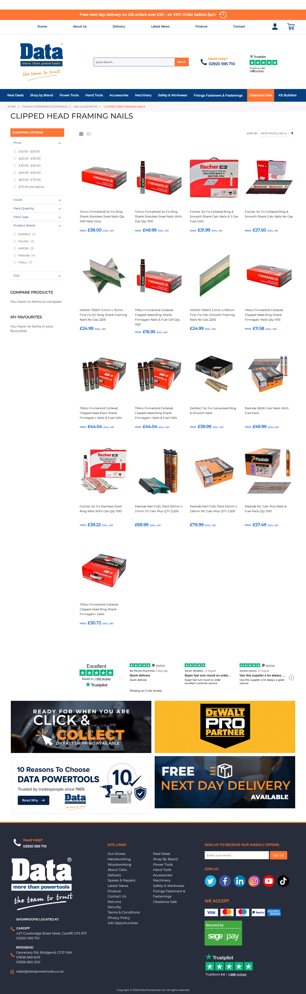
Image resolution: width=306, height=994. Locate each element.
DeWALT (29, 234)
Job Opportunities (123, 923)
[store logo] (42, 61)
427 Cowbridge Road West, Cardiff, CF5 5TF (51, 933)
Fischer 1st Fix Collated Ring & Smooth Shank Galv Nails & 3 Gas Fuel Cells (214, 216)
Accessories (162, 875)
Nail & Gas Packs (85, 106)
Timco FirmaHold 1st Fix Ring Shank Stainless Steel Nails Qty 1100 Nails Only (102, 216)
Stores (42, 26)
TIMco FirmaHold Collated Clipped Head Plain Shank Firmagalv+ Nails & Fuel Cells (101, 413)
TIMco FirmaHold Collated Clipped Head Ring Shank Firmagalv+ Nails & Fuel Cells (156, 413)
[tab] (153, 95)
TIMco (28, 262)
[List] (88, 133)
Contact (239, 26)
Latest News (160, 26)
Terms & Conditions (124, 912)
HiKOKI (29, 248)
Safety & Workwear (168, 886)
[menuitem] (16, 95)
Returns (114, 902)
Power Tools (163, 865)
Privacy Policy (119, 918)
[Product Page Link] (104, 178)
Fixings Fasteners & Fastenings (44, 106)
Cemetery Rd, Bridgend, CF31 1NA (44, 952)
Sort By (252, 133)
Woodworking (119, 865)
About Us (80, 26)
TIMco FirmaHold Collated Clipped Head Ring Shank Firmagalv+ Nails (99, 609)
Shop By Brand (165, 859)
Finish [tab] (18, 200)
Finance (201, 26)
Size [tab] (16, 275)
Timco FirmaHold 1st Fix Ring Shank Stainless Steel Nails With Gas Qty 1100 (158, 216)
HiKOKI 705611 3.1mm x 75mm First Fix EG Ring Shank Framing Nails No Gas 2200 (103, 314)
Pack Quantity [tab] (24, 208)
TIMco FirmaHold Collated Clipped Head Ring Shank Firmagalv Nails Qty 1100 (264, 314)
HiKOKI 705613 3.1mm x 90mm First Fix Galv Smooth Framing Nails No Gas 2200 (212, 314)
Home (11, 106)
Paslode (30, 255)
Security (114, 907)
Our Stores (116, 854)
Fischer (29, 241)
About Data (117, 870)
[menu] (153, 95)
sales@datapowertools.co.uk (40, 971)
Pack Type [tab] (21, 217)
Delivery (119, 26)
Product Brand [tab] (24, 225)
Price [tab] (17, 143)
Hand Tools (162, 870)
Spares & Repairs (121, 880)
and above (31, 187)
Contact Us (117, 896)
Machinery (161, 880)
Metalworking (119, 859)
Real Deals (161, 854)
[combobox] (141, 62)
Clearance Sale (165, 902)
